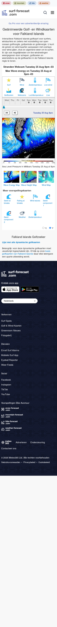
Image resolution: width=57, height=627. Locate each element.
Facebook (6, 379)
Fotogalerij (6, 335)
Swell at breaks (7, 201)
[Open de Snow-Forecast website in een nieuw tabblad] (6, 3)
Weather (22, 217)
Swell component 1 (47, 203)
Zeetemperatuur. (35, 85)
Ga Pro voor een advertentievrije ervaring (28, 23)
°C (46, 228)
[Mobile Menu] (52, 12)
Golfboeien (8, 95)
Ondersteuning (37, 442)
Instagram (6, 384)
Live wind (48, 85)
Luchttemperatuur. (35, 95)
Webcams (22, 95)
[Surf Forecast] (15, 13)
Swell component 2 (8, 219)
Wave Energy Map (11, 185)
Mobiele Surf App (9, 355)
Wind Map (46, 185)
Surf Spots (6, 320)
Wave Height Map (29, 185)
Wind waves (35, 200)
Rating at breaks (20, 201)
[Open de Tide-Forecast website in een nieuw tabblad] (32, 3)
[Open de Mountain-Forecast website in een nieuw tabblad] (19, 3)
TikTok (4, 389)
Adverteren (21, 442)
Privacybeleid (29, 462)
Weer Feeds (7, 364)
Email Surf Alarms (10, 350)
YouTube (5, 394)
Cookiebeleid (44, 462)
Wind (22, 85)
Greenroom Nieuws (11, 330)
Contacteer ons (8, 448)
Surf (8, 85)
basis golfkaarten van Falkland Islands (26, 252)
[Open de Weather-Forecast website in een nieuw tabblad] (44, 3)
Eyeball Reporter (9, 359)
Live (48, 95)
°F (52, 228)
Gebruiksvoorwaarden (10, 462)
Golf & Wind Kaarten (11, 325)
